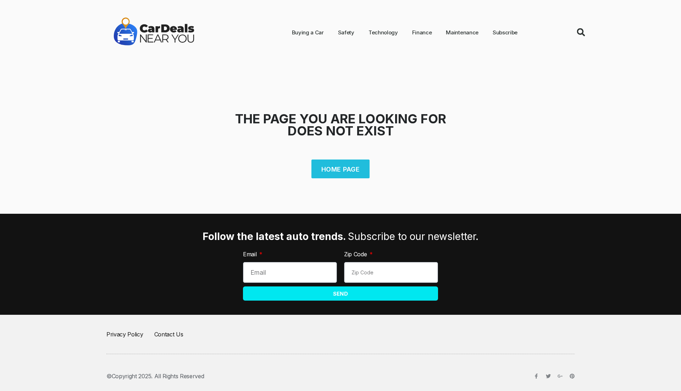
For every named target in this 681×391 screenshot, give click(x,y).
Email (250, 254)
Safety (346, 32)
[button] (581, 32)
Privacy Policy (124, 334)
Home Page (340, 169)
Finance (422, 32)
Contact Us (168, 334)
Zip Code (356, 254)
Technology (383, 32)
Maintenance (462, 32)
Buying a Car (308, 32)
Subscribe (505, 32)
